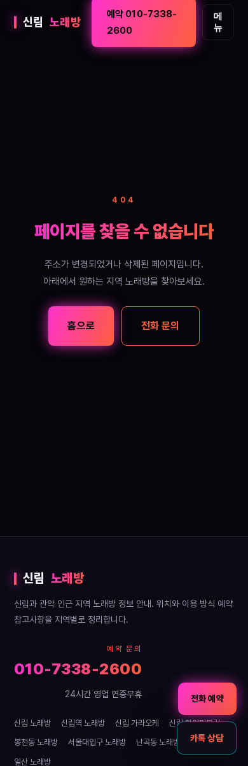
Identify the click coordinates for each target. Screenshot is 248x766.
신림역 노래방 (83, 723)
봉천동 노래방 (36, 742)
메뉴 (218, 21)
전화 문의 (160, 326)
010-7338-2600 (78, 669)
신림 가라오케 (137, 723)
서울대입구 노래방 (97, 742)
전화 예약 (207, 698)
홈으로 (80, 326)
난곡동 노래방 (158, 742)
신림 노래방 (32, 723)
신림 (52, 22)
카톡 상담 (206, 738)
